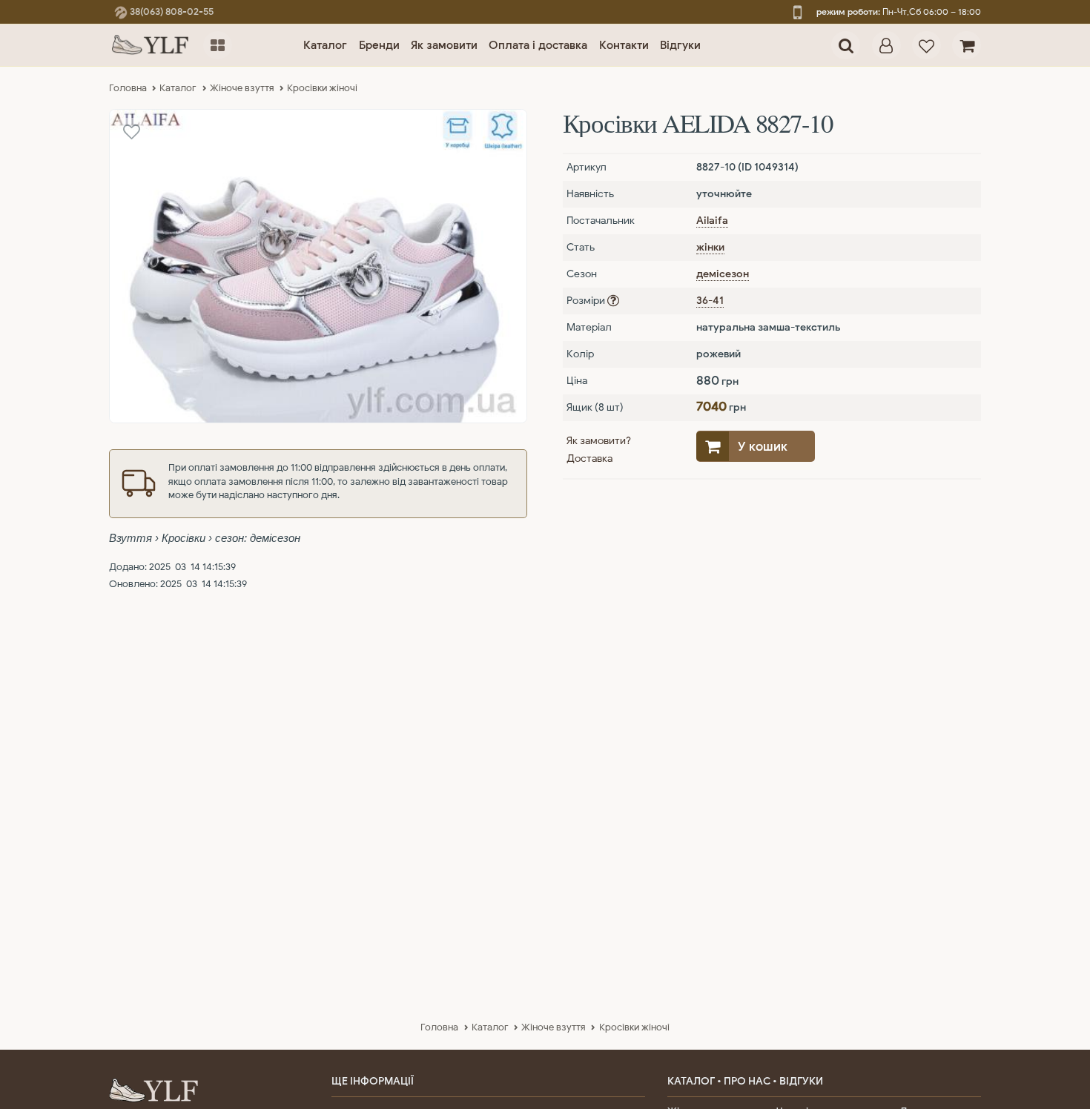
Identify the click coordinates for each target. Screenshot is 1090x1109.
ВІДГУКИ (801, 1081)
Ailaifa (712, 220)
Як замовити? (599, 440)
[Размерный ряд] (613, 300)
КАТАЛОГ (691, 1081)
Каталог (325, 45)
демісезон (722, 274)
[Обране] (926, 45)
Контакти (624, 45)
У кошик (762, 446)
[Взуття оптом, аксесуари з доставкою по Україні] (150, 45)
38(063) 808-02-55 (171, 11)
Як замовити (444, 45)
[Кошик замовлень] (966, 45)
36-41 (710, 300)
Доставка (589, 458)
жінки (710, 247)
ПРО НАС (747, 1081)
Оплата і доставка (538, 45)
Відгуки (680, 45)
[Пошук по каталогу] (845, 45)
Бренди (379, 45)
